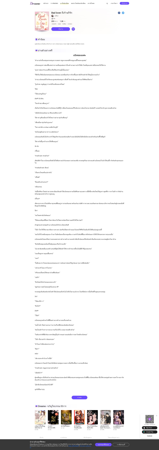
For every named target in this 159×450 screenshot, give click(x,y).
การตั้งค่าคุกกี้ (121, 444)
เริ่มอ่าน (60, 29)
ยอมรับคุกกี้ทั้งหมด (103, 444)
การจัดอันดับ (54, 3)
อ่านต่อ (79, 397)
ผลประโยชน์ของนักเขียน (78, 3)
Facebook (149, 436)
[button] (60, 29)
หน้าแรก (45, 3)
